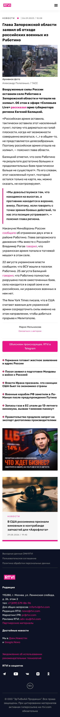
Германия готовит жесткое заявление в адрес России (29, 362)
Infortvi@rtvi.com (39, 607)
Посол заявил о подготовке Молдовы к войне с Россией (29, 373)
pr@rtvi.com (29, 615)
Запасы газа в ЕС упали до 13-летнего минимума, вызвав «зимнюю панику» (29, 407)
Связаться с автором (30, 331)
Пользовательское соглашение (19, 558)
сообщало (9, 233)
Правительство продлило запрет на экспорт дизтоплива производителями (29, 418)
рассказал (19, 107)
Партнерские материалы (17, 623)
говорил (31, 246)
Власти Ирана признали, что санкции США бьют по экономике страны (29, 384)
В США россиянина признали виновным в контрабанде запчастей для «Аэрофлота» (28, 525)
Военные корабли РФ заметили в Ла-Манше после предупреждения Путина (29, 396)
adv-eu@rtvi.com (30, 619)
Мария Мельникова (30, 327)
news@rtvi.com (31, 611)
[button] (56, 5)
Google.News (12, 642)
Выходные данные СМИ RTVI (17, 553)
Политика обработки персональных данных (26, 563)
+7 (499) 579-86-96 (19, 603)
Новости (8, 18)
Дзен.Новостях (18, 638)
